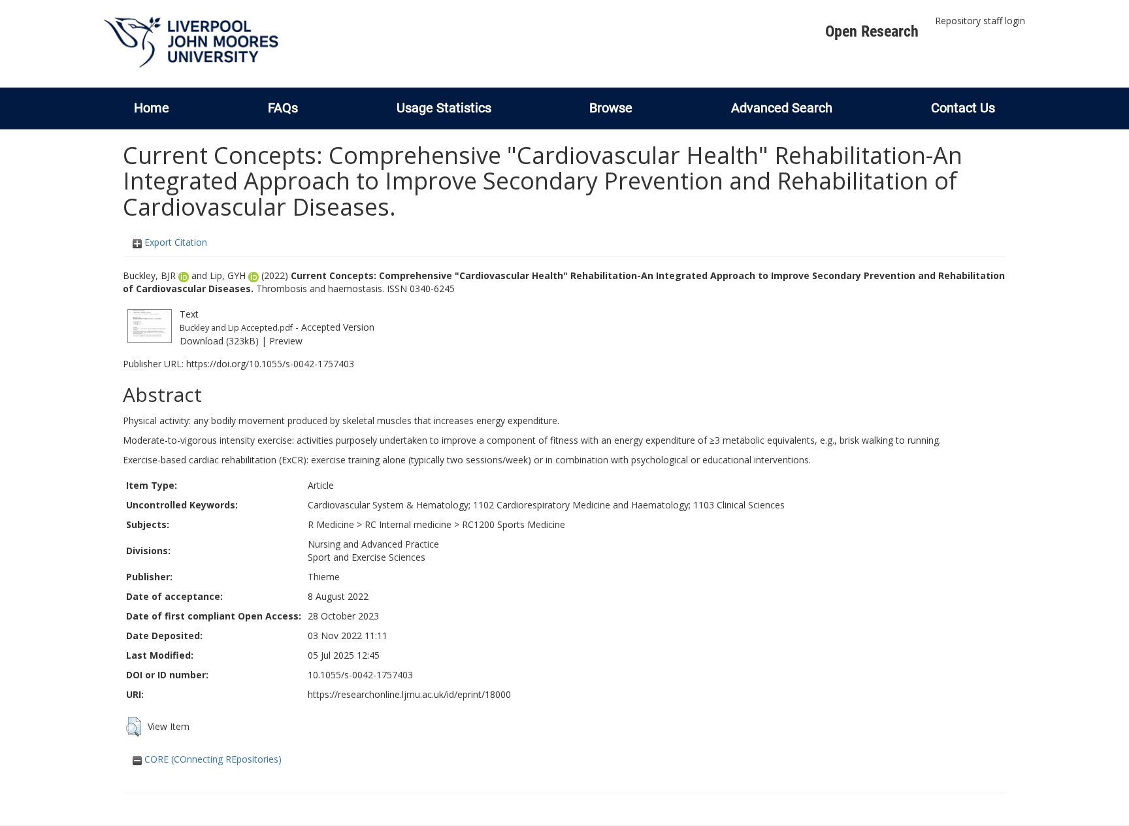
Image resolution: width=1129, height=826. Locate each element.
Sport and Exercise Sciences (366, 557)
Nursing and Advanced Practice (373, 544)
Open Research (872, 31)
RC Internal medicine (408, 524)
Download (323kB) (219, 341)
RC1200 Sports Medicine (513, 524)
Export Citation (174, 242)
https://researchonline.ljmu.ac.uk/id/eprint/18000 (409, 694)
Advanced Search (781, 108)
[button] (133, 726)
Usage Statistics (444, 108)
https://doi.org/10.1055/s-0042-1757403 (270, 363)
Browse (610, 108)
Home (151, 108)
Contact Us (963, 108)
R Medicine (331, 524)
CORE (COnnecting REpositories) (212, 759)
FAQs (283, 108)
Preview (286, 341)
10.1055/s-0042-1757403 (360, 675)
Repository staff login (980, 20)
